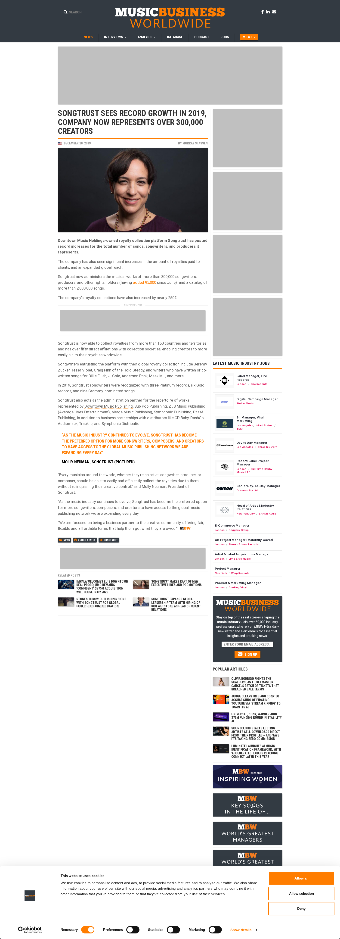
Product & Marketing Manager (238, 583)
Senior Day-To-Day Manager (258, 486)
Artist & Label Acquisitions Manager (242, 554)
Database (175, 37)
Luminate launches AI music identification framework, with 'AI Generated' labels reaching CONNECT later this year (256, 751)
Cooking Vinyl (238, 587)
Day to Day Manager (252, 442)
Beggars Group (239, 530)
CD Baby (182, 417)
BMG (240, 428)
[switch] (132, 929)
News (88, 37)
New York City (246, 513)
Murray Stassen (195, 143)
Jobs (225, 37)
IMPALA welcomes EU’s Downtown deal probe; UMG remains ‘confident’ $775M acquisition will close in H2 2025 (102, 587)
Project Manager (227, 568)
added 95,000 (144, 282)
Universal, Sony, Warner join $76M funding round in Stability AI (256, 717)
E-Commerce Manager (232, 525)
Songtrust (177, 240)
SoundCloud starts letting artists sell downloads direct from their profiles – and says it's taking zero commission (255, 733)
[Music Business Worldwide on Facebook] (263, 11)
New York (221, 573)
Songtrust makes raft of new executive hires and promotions (176, 583)
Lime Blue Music (240, 558)
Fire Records (259, 384)
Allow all (301, 878)
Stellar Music (245, 403)
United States (87, 540)
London (241, 384)
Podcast (201, 37)
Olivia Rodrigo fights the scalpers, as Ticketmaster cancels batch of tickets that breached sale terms (255, 684)
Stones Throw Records (244, 544)
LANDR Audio (267, 513)
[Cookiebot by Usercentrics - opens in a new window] (30, 930)
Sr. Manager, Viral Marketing (250, 419)
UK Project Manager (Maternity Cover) (244, 540)
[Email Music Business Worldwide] (274, 11)
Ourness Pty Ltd (247, 490)
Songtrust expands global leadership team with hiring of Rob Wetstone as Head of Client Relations (176, 604)
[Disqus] (133, 676)
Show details (240, 930)
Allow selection (301, 893)
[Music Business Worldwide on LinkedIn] (268, 11)
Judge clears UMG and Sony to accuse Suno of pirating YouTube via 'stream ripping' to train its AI (256, 701)
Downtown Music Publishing (108, 406)
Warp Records (240, 573)
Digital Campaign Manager (257, 399)
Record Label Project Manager (253, 462)
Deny (301, 909)
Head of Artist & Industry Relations (255, 507)
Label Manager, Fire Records (252, 377)
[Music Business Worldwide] (170, 17)
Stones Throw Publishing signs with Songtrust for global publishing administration (101, 602)
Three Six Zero (267, 447)
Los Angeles (245, 425)
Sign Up (250, 654)
